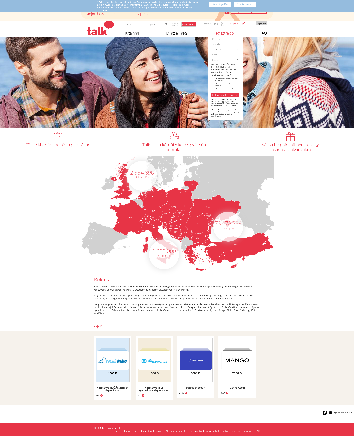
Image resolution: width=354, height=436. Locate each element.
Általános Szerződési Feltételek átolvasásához (223, 67)
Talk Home (100, 28)
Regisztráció (223, 33)
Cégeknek (261, 23)
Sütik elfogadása (220, 4)
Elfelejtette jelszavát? (175, 24)
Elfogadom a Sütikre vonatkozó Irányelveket (225, 90)
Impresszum (130, 431)
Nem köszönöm (244, 4)
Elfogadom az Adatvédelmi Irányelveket (224, 85)
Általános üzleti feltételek (179, 431)
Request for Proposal (151, 431)
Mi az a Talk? (177, 33)
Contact (117, 431)
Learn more (102, 10)
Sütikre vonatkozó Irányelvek (221, 73)
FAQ (263, 33)
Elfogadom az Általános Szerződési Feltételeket (226, 79)
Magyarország (236, 23)
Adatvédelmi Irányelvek (207, 431)
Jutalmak (132, 33)
